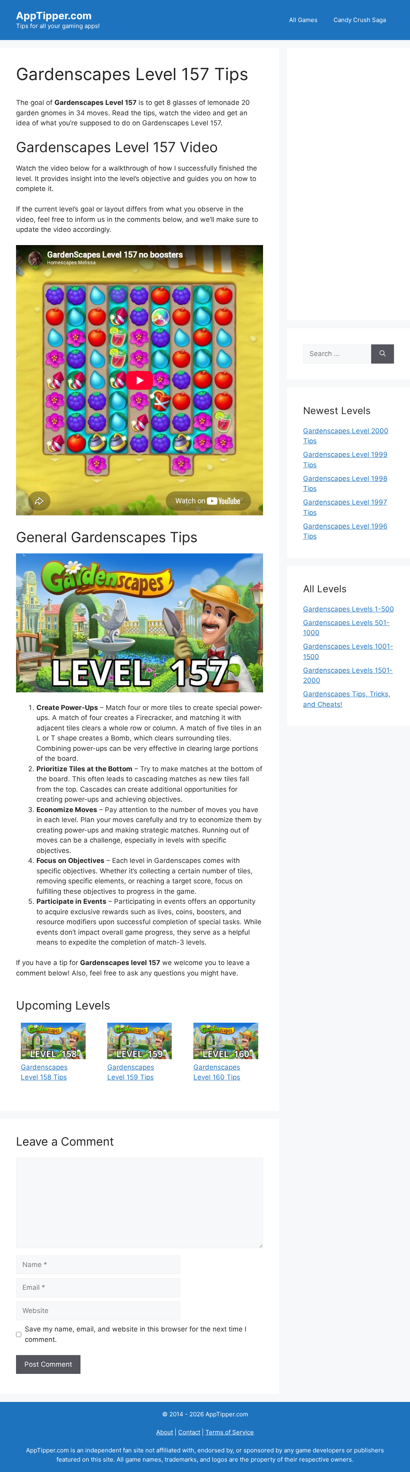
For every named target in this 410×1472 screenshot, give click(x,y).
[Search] (382, 354)
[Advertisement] (348, 184)
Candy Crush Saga (360, 20)
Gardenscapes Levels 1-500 (348, 609)
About (164, 1432)
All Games (303, 20)
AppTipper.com (54, 16)
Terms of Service (229, 1432)
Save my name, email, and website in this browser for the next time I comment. (135, 1334)
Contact (189, 1432)
